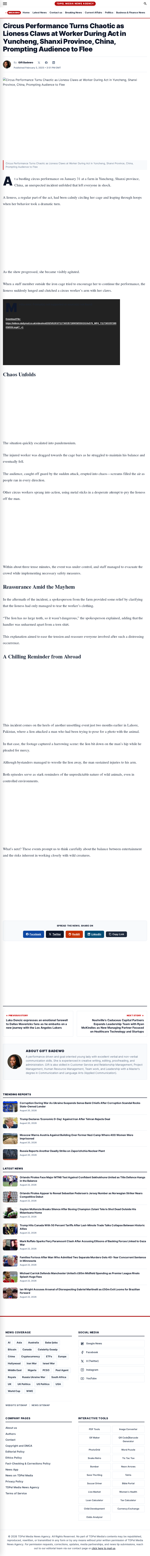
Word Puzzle (128, 1449)
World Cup (14, 1391)
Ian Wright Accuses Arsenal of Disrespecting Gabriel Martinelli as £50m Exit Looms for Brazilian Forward (80, 1291)
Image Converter (128, 1429)
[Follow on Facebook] (46, 62)
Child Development (94, 1508)
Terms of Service (16, 1493)
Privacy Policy (14, 1481)
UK (9, 1384)
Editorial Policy (15, 1451)
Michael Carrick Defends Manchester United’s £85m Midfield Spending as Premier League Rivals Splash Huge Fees (80, 1275)
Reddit (76, 934)
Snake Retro (94, 1458)
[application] (61, 332)
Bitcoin (12, 1349)
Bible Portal (128, 1483)
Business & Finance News (130, 13)
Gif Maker (94, 1437)
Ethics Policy (13, 1457)
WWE (29, 1391)
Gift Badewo (25, 62)
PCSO (46, 1370)
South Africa (58, 1377)
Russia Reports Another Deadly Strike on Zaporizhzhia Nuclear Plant (62, 1150)
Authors (10, 1433)
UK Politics (24, 1384)
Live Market (94, 1491)
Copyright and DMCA (18, 1445)
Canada (27, 1349)
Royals (12, 1377)
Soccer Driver (94, 1483)
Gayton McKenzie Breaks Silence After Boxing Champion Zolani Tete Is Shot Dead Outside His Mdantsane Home (78, 1211)
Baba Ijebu (51, 1342)
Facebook (35, 934)
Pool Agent (62, 1370)
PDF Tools (94, 1429)
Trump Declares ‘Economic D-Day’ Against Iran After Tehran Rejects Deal (65, 1119)
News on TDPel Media (19, 1475)
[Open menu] (5, 4)
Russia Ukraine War (33, 1377)
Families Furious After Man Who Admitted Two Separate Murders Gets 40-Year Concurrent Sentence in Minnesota (83, 1259)
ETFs (49, 1356)
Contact (10, 1439)
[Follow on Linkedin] (53, 62)
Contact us (56, 13)
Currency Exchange (128, 1508)
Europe (62, 1356)
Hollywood (14, 1363)
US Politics (43, 1384)
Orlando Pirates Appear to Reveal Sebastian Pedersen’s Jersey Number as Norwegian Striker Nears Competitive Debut (81, 1195)
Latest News (40, 13)
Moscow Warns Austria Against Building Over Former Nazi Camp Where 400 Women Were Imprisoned (76, 1136)
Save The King (94, 1475)
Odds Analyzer (94, 1517)
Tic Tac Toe (128, 1458)
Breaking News (73, 13)
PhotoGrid (94, 1449)
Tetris (128, 1475)
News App (11, 1469)
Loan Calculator (94, 1500)
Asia (19, 1342)
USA (58, 1384)
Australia (33, 1342)
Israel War (49, 1363)
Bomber (94, 1466)
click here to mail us (103, 1548)
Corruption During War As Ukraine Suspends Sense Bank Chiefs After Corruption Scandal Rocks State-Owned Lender (80, 1104)
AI (9, 1342)
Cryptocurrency (30, 1356)
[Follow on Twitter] (39, 62)
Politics (109, 13)
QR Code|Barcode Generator (128, 1439)
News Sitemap (41, 1405)
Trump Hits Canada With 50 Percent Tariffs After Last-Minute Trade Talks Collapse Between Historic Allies (82, 1227)
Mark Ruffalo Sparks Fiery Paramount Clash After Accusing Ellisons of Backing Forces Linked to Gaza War (83, 1243)
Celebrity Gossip (47, 1349)
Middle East (15, 1370)
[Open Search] (145, 3)
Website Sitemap (16, 1405)
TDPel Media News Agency (75, 3)
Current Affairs (93, 13)
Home (26, 13)
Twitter (56, 934)
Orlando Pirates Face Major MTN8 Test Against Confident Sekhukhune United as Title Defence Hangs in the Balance (82, 1179)
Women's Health (128, 1491)
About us (11, 1427)
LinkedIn (96, 934)
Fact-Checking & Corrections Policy (27, 1463)
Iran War (32, 1363)
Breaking (14, 12)
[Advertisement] (75, 226)
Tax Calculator (128, 1500)
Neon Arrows (128, 1466)
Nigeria (32, 1370)
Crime (11, 1356)
